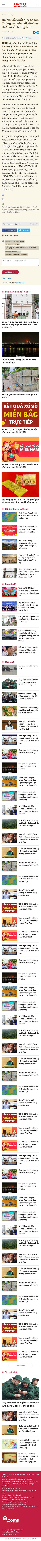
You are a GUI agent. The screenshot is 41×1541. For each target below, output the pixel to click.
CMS (17, 1539)
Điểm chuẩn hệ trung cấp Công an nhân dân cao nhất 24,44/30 (28, 696)
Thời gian (12, 282)
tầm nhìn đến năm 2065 (12, 251)
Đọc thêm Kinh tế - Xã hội (17, 292)
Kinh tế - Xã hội (7, 15)
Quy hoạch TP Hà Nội (12, 244)
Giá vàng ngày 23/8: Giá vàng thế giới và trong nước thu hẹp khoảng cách (20, 500)
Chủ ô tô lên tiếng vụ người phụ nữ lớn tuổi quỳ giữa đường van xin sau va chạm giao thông (28, 635)
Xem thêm (20, 1365)
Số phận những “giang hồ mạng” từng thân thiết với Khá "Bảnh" (28, 650)
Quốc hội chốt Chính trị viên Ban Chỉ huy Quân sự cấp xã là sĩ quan (28, 851)
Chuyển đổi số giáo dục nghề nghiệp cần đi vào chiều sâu (28, 619)
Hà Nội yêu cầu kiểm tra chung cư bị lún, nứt (19, 395)
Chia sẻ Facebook (10, 230)
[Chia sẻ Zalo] (37, 32)
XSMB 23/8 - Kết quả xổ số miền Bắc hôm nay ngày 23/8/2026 (19, 430)
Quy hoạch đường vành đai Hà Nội (16, 254)
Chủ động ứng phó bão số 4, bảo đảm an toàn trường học (28, 515)
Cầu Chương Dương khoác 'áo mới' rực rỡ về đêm (19, 360)
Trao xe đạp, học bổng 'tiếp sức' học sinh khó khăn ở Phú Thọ (28, 920)
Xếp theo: (5, 282)
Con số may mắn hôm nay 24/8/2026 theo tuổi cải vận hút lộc (27, 529)
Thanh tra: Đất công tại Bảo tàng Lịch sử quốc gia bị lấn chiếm (28, 710)
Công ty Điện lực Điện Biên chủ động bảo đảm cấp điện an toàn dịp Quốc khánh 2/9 (20, 324)
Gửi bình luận (10, 272)
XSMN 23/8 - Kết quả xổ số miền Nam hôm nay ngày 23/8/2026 (20, 465)
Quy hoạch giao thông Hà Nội (14, 241)
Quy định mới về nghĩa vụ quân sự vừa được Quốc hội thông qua (28, 682)
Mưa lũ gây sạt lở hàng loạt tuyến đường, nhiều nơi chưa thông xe (28, 823)
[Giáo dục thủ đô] (20, 4)
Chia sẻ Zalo (25, 230)
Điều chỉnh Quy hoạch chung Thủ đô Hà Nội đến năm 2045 (20, 248)
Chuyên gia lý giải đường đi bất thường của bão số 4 (27, 892)
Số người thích (20, 282)
